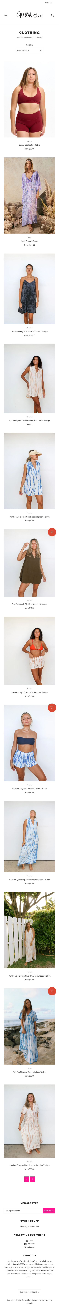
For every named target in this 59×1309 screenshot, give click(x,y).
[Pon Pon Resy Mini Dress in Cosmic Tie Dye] (29, 289)
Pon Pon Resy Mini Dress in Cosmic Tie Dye (29, 331)
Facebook (30, 1243)
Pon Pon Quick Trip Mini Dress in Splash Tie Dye (30, 516)
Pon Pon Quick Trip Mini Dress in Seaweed (29, 604)
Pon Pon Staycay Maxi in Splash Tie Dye (29, 1072)
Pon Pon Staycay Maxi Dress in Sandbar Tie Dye (29, 1165)
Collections (27, 37)
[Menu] (5, 15)
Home (19, 37)
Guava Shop (27, 1300)
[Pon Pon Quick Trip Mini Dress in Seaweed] (29, 563)
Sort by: (29, 45)
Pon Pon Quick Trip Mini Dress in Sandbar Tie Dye (29, 420)
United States (28, 1292)
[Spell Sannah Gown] (29, 195)
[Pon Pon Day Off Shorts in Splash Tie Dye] (29, 743)
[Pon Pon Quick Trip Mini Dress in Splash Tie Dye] (29, 471)
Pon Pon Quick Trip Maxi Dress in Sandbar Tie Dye (29, 975)
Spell (29, 237)
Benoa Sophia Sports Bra (29, 145)
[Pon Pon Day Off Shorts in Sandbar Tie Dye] (29, 651)
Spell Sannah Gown (29, 241)
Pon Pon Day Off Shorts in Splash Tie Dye (29, 788)
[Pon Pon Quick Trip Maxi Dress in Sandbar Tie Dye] (29, 930)
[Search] (52, 15)
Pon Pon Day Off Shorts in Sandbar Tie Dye (29, 692)
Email (30, 1240)
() (48, 3)
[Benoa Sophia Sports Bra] (29, 99)
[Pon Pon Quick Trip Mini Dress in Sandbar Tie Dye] (29, 378)
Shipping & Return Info (29, 1226)
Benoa (29, 141)
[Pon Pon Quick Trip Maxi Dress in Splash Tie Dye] (29, 836)
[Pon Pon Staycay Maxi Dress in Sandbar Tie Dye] (29, 1121)
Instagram (30, 1247)
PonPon (29, 328)
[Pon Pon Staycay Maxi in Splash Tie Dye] (29, 1026)
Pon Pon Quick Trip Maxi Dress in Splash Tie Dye (29, 879)
